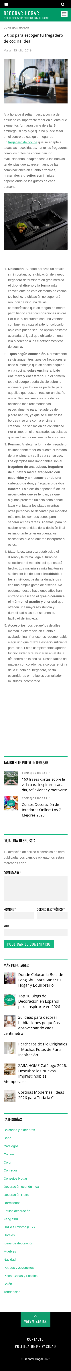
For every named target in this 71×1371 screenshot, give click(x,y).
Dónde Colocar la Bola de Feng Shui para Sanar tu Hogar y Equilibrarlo (40, 980)
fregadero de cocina (22, 142)
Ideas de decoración (18, 1243)
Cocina (9, 1154)
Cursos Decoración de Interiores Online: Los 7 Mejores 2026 (41, 810)
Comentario (12, 872)
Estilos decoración (17, 1211)
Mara (7, 50)
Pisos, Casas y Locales (21, 1276)
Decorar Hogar (33, 1359)
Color (7, 1162)
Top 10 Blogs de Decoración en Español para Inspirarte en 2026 (39, 1001)
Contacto (35, 1339)
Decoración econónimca (21, 1186)
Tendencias (12, 1292)
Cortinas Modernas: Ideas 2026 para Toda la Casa (41, 1095)
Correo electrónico (51, 909)
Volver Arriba (35, 1321)
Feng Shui (11, 1219)
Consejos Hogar (16, 27)
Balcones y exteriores (19, 1130)
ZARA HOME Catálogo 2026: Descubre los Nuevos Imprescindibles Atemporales (35, 1073)
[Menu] (5, 5)
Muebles (10, 1251)
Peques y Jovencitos (19, 1268)
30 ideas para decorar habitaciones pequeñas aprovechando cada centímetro (32, 1025)
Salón (8, 1284)
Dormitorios (12, 1203)
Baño (7, 1138)
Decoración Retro (16, 1195)
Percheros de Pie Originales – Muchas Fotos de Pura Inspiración (42, 1049)
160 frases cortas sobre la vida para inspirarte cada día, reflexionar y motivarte (44, 784)
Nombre (10, 909)
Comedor (10, 1170)
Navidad (10, 1259)
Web (6, 926)
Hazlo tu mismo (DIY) (19, 1227)
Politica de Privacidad (35, 1346)
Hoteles (9, 1235)
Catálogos (11, 1146)
